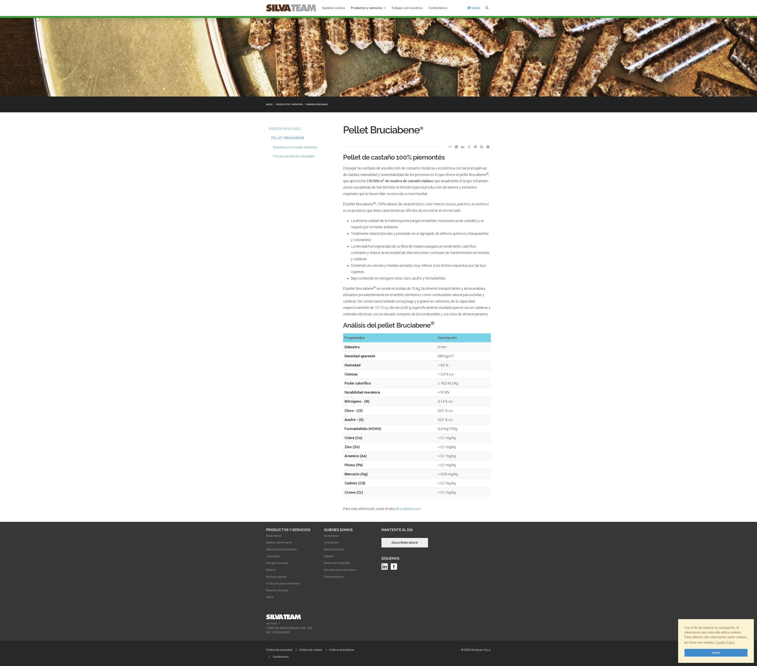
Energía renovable (317, 104)
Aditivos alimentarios (279, 542)
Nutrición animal (276, 576)
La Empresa (331, 542)
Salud (269, 597)
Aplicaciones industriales (281, 549)
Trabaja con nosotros (407, 8)
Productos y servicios (367, 8)
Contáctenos (438, 8)
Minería (270, 569)
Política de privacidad (279, 649)
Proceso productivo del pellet (293, 156)
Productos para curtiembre (283, 583)
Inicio (269, 104)
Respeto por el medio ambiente (295, 147)
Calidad (328, 556)
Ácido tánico (274, 535)
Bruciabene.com (408, 509)
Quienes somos (333, 8)
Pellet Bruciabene (287, 138)
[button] (487, 8)
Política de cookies (310, 649)
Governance (331, 535)
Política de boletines (341, 649)
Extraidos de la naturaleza (340, 569)
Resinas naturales (277, 590)
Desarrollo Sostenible (337, 563)
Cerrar (716, 652)
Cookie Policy (725, 642)
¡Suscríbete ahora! (405, 542)
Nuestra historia (334, 549)
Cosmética (273, 556)
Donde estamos (334, 576)
